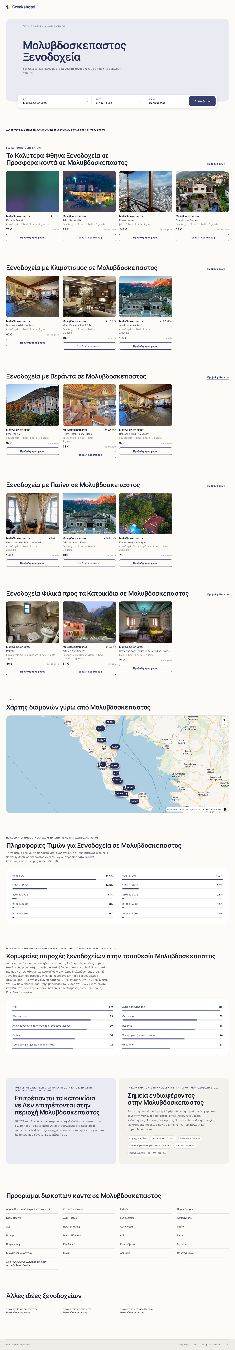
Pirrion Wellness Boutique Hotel (23, 542)
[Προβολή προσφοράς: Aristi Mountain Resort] (145, 296)
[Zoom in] (224, 719)
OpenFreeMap (174, 809)
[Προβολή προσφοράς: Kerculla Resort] (32, 191)
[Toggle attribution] (225, 809)
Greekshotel (23, 7)
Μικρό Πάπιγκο (72, 1235)
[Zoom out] (224, 724)
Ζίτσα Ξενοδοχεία (73, 1209)
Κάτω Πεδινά (13, 1217)
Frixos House (126, 220)
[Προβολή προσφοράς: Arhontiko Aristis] (89, 191)
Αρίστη (124, 1235)
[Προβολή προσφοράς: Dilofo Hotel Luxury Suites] (89, 405)
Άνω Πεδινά (70, 1217)
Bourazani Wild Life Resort (21, 325)
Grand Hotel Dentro (186, 220)
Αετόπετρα (126, 1226)
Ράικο (180, 1226)
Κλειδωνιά (69, 1244)
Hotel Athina (13, 433)
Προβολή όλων (218, 163)
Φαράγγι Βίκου (185, 1252)
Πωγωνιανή (13, 1244)
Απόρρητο (183, 1344)
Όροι (195, 1344)
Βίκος (180, 1235)
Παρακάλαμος (185, 1209)
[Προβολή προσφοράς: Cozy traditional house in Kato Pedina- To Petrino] (145, 622)
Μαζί (66, 1252)
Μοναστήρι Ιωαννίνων (19, 1252)
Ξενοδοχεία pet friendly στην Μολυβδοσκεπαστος (136, 1311)
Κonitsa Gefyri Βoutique (132, 542)
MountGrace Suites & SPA (77, 325)
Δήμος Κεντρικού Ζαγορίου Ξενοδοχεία (28, 1209)
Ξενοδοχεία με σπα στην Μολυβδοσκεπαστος (77, 1311)
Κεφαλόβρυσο (128, 1244)
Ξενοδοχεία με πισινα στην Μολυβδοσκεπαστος (21, 1311)
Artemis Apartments (74, 650)
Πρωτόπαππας (71, 1226)
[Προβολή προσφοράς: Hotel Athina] (32, 405)
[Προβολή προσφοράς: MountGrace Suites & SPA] (89, 296)
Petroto (10, 650)
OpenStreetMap (214, 809)
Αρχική (26, 26)
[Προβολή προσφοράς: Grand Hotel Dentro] (202, 191)
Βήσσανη (182, 1244)
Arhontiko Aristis (72, 220)
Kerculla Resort (14, 220)
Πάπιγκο (11, 1235)
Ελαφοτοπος (127, 1217)
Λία (8, 1226)
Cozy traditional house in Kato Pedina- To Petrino (146, 650)
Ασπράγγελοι (184, 1217)
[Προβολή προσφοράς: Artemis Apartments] (89, 622)
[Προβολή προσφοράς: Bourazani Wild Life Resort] (32, 296)
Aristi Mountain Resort (131, 325)
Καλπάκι (125, 1209)
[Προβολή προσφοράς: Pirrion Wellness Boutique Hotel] (32, 513)
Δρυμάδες (126, 1252)
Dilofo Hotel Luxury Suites (77, 433)
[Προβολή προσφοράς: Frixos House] (145, 191)
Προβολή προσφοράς (32, 237)
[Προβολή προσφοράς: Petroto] (32, 622)
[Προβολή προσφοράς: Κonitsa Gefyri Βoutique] (145, 513)
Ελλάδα (37, 26)
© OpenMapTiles (189, 809)
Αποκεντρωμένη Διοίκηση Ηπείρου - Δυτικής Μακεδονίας (27, 1263)
